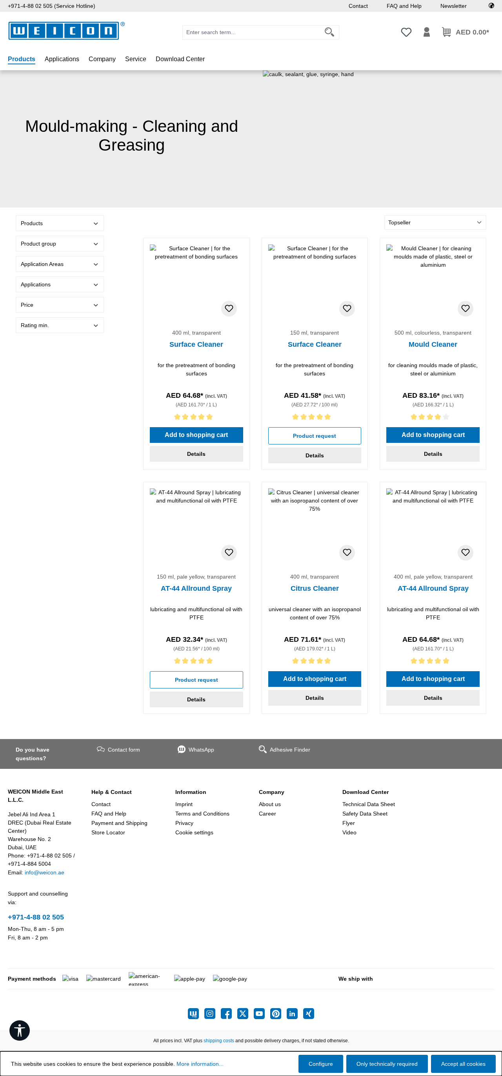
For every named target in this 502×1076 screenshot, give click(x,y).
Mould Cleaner (433, 344)
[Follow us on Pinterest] (278, 1013)
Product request (314, 436)
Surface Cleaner (196, 344)
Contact (358, 6)
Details (196, 454)
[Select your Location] (491, 6)
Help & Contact (111, 792)
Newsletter (453, 6)
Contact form (124, 749)
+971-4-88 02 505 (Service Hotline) (51, 6)
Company (271, 792)
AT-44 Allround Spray (196, 588)
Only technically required (387, 1064)
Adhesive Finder (290, 749)
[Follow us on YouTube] (262, 1013)
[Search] (329, 32)
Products (32, 223)
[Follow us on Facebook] (229, 1013)
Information (190, 792)
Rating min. (35, 325)
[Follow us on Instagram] (212, 1013)
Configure (321, 1064)
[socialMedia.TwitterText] (245, 1013)
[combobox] (251, 32)
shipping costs (219, 1040)
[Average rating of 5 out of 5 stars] (196, 418)
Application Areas (42, 264)
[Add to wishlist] (229, 309)
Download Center (365, 792)
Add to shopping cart (196, 434)
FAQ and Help (404, 6)
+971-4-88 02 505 (36, 917)
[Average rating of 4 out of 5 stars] (433, 418)
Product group (38, 243)
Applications (36, 284)
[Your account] (427, 32)
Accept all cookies (463, 1064)
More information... (200, 1064)
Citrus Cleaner (315, 588)
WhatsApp (201, 749)
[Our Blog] (196, 1013)
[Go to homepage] (67, 30)
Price (27, 305)
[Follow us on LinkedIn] (295, 1013)
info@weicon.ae (44, 872)
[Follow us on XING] (308, 1013)
